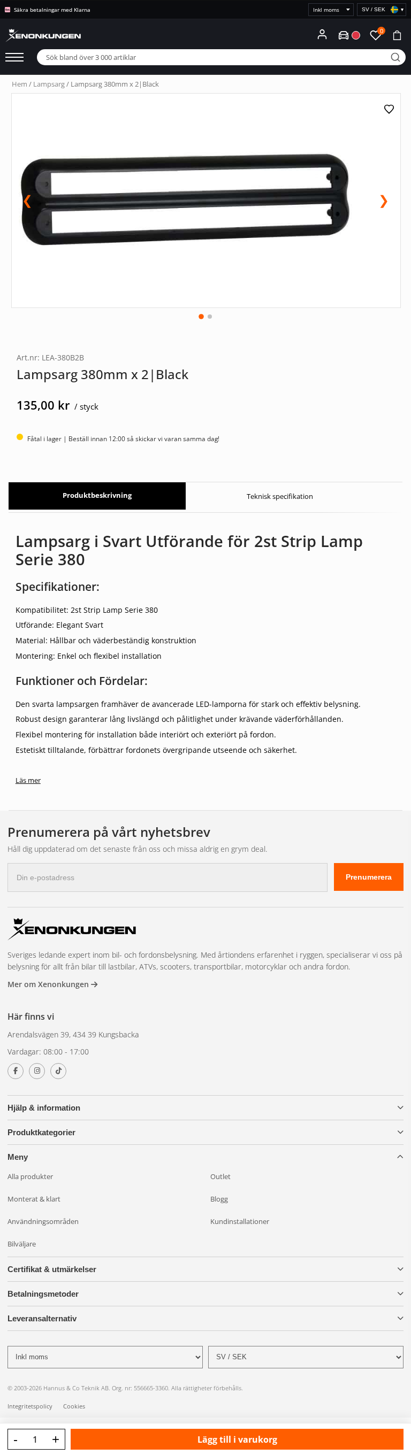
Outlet (220, 1176)
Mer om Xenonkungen (49, 984)
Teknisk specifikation (280, 496)
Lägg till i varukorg (237, 1439)
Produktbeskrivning (97, 495)
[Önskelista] (390, 109)
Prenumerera (369, 877)
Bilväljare (21, 1244)
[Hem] (71, 930)
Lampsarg (49, 84)
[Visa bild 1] (201, 316)
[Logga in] (322, 34)
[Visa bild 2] (210, 316)
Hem (19, 84)
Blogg (219, 1199)
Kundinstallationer (239, 1221)
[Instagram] (37, 1071)
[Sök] (395, 57)
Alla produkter (30, 1176)
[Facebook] (15, 1071)
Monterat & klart (33, 1199)
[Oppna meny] (14, 57)
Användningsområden (43, 1221)
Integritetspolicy (29, 1406)
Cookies (74, 1406)
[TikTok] (58, 1071)
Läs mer (28, 780)
